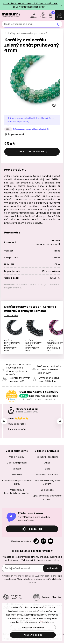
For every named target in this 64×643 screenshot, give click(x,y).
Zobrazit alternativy (30, 151)
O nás (47, 462)
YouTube (50, 541)
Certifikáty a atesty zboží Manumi (47, 482)
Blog (47, 468)
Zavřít (61, 5)
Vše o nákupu (16, 457)
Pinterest (43, 541)
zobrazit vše (50, 399)
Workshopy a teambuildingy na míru (16, 491)
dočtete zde (47, 622)
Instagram (36, 541)
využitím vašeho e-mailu (47, 575)
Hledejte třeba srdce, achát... (19, 24)
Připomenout (16, 134)
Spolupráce (47, 489)
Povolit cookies (33, 635)
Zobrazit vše (11, 315)
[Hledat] (58, 24)
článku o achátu (33, 223)
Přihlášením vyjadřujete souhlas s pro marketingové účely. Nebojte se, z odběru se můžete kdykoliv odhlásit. (32, 579)
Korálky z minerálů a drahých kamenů (27, 33)
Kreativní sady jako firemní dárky (17, 482)
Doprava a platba (17, 462)
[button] (54, 105)
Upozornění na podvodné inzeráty (47, 497)
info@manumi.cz (13, 287)
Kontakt (17, 468)
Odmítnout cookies (33, 627)
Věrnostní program (47, 457)
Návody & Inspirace (47, 474)
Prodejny (17, 474)
